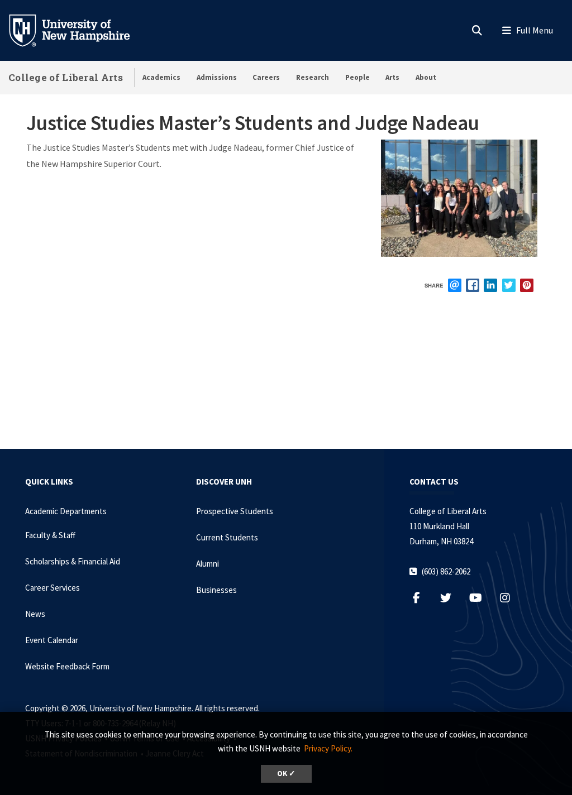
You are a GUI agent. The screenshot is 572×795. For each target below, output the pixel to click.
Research (312, 77)
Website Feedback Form (67, 666)
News (35, 614)
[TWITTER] (509, 285)
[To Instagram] (510, 598)
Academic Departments (66, 511)
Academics (161, 77)
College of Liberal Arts (65, 77)
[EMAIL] (454, 285)
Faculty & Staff (50, 535)
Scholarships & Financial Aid (72, 561)
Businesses (216, 590)
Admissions (217, 77)
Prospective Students (234, 511)
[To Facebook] (422, 598)
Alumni (207, 563)
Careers (266, 77)
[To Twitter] (451, 598)
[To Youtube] (481, 598)
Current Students (227, 537)
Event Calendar (51, 640)
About (426, 77)
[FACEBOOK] (472, 285)
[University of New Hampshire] (78, 29)
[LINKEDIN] (490, 285)
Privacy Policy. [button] (328, 748)
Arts (392, 77)
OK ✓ (286, 773)
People (357, 77)
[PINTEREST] (526, 285)
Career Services (52, 587)
